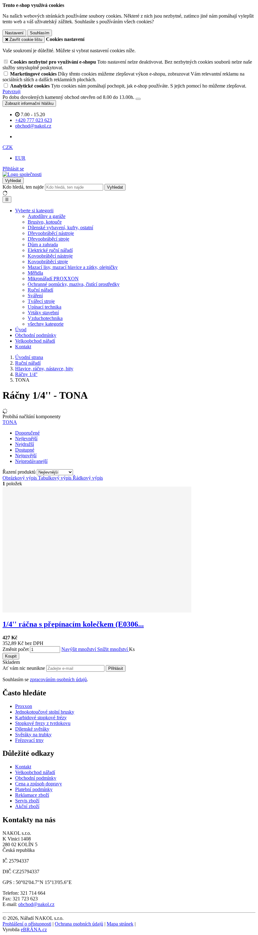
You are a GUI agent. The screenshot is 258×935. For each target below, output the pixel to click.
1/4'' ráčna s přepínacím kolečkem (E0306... (73, 624)
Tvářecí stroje (41, 301)
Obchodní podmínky (35, 335)
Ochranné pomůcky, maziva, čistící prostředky (74, 284)
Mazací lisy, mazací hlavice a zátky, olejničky (73, 267)
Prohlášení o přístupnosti (27, 923)
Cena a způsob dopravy (38, 783)
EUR (20, 158)
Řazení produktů (20, 472)
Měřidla (35, 273)
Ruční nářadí (40, 290)
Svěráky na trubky (33, 734)
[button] (8, 147)
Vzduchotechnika (45, 318)
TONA (10, 422)
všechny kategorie (46, 324)
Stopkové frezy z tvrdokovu (42, 723)
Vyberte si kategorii (34, 210)
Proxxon (23, 706)
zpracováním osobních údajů (58, 679)
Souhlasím (39, 33)
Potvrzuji (11, 91)
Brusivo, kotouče (45, 222)
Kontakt (23, 346)
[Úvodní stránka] (22, 174)
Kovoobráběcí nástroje (50, 256)
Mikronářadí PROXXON (53, 278)
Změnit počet (16, 649)
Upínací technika (44, 307)
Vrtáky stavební (43, 312)
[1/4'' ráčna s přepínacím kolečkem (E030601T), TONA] (97, 610)
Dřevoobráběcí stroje (48, 239)
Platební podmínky (34, 789)
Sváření (35, 295)
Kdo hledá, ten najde (23, 187)
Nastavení (14, 33)
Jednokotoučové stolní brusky (44, 712)
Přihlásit (115, 668)
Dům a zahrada (43, 244)
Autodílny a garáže (46, 216)
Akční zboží (27, 806)
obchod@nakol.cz (36, 904)
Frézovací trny (29, 740)
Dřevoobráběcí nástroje (51, 233)
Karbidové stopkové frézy (41, 717)
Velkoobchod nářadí (35, 341)
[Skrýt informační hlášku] (138, 99)
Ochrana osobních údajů (79, 923)
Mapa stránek (120, 923)
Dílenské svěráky (32, 729)
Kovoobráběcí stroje (48, 261)
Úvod (20, 329)
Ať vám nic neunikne (24, 668)
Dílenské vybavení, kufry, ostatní (60, 227)
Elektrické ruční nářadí (50, 250)
